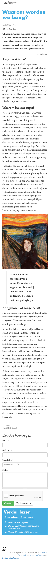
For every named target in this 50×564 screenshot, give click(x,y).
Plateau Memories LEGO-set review (23, 532)
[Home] (25, 2)
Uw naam (6, 441)
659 (3, 29)
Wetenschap (11, 29)
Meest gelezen (12, 517)
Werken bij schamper (11, 558)
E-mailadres (7, 460)
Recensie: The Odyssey (18, 522)
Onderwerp (7, 450)
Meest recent (27, 517)
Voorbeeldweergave (23, 503)
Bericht (5, 470)
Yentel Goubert (41, 54)
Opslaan (9, 503)
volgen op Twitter (36, 555)
